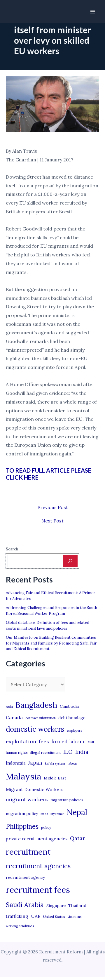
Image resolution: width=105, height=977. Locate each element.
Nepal (77, 812)
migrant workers (27, 799)
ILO (68, 751)
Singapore (56, 905)
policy (46, 827)
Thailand (77, 905)
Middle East (55, 778)
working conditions (20, 926)
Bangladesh (36, 705)
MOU (44, 814)
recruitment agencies (38, 866)
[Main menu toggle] (92, 11)
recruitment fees (38, 889)
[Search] (70, 561)
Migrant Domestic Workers (34, 789)
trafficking (17, 916)
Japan (35, 762)
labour (72, 763)
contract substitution (40, 718)
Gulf (91, 742)
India (81, 752)
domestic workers (35, 729)
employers (74, 730)
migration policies (66, 800)
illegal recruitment (45, 752)
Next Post (52, 520)
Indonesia (15, 763)
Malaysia (23, 776)
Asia (9, 706)
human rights (17, 752)
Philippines (22, 826)
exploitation (21, 741)
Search (12, 549)
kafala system (55, 763)
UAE (36, 916)
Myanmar (57, 814)
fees (44, 741)
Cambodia (69, 706)
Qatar (77, 838)
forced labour (68, 741)
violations (74, 917)
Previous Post (52, 507)
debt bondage (71, 717)
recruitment (28, 852)
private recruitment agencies (36, 839)
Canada (14, 717)
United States (54, 916)
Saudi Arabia (25, 905)
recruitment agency (25, 877)
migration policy (22, 813)
